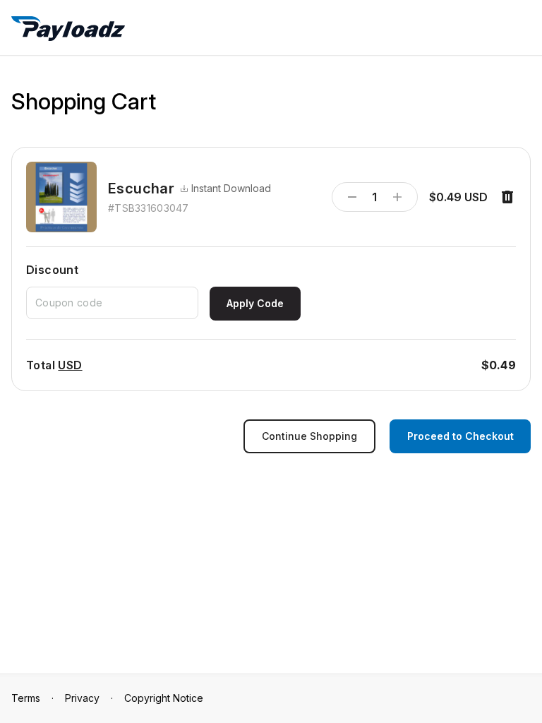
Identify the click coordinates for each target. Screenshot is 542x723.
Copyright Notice (163, 698)
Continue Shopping (309, 436)
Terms (25, 698)
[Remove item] (507, 197)
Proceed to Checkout (460, 436)
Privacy (82, 698)
